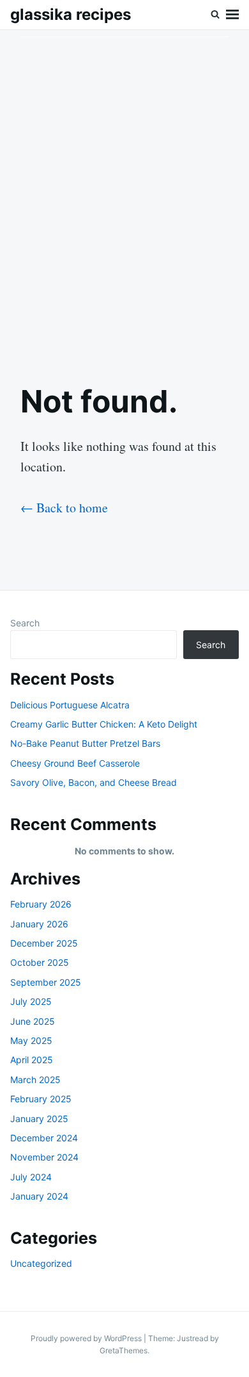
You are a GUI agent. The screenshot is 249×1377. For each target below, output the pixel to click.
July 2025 (31, 1001)
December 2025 (44, 943)
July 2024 (31, 1176)
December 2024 (44, 1137)
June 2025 (32, 1021)
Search (25, 622)
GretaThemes (123, 1350)
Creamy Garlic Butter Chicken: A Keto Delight (103, 724)
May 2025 (31, 1040)
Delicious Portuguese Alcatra (70, 704)
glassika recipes (70, 14)
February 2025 (41, 1098)
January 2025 (39, 1118)
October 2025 (39, 962)
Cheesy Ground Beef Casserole (75, 763)
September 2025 (45, 982)
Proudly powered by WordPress (87, 1338)
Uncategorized (41, 1263)
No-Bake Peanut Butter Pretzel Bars (85, 743)
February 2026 (41, 904)
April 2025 (31, 1059)
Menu (232, 14)
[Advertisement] (124, 196)
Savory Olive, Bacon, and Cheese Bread (93, 782)
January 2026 (39, 923)
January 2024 (39, 1196)
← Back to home (64, 507)
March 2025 (35, 1079)
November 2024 (44, 1157)
